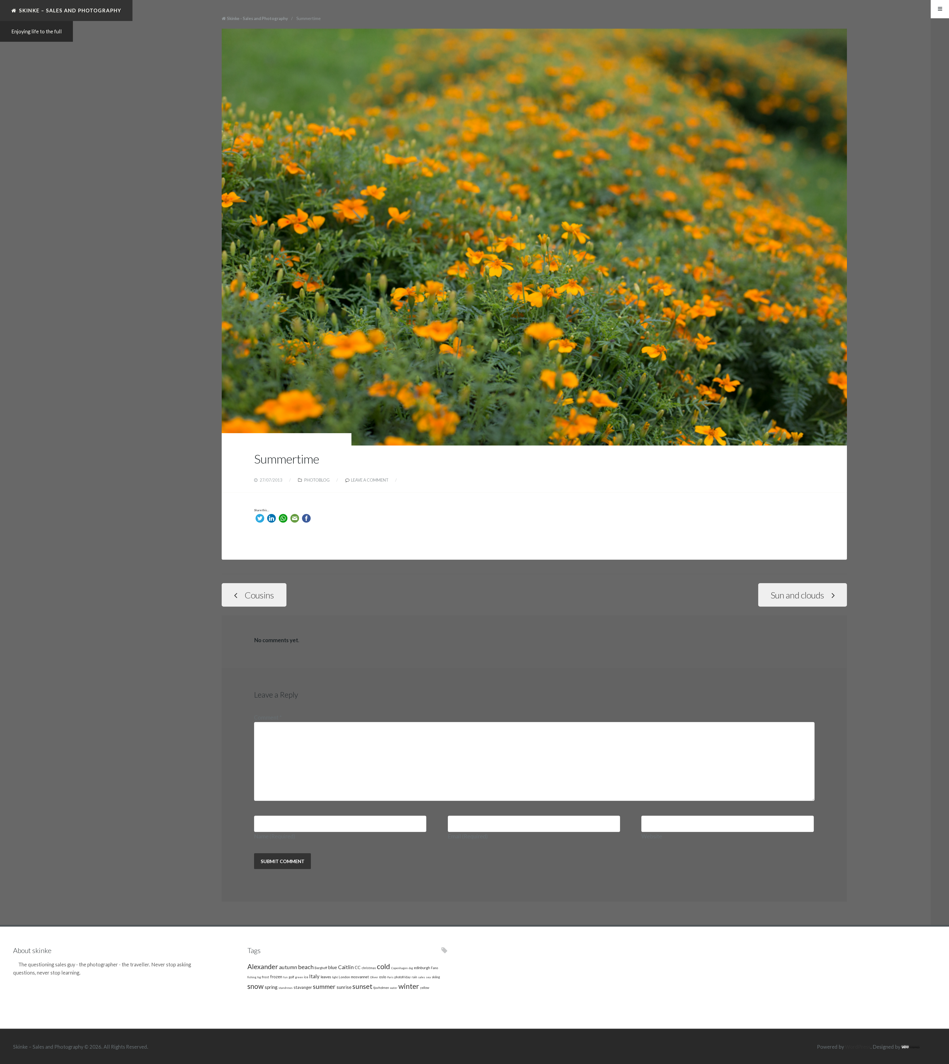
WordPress (857, 1047)
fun (285, 977)
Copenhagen (399, 968)
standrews (286, 987)
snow (255, 986)
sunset (362, 986)
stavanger (303, 987)
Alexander (262, 966)
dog (411, 968)
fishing (251, 977)
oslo (382, 976)
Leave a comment (369, 480)
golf (291, 977)
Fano (434, 968)
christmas (369, 968)
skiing (436, 977)
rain (414, 977)
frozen (276, 976)
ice (306, 977)
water (393, 987)
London (344, 977)
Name (274, 836)
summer (324, 986)
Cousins (259, 595)
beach (306, 966)
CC (358, 967)
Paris (390, 977)
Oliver (374, 977)
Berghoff (321, 968)
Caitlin (346, 967)
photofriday (402, 977)
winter (408, 986)
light (335, 977)
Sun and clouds (797, 595)
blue (332, 967)
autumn (288, 967)
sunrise (344, 987)
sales (421, 977)
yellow (424, 988)
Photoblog (317, 480)
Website (651, 836)
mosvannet (360, 977)
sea (428, 977)
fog (259, 977)
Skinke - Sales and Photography (257, 18)
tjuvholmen (381, 988)
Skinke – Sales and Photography (70, 10)
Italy (314, 976)
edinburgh (422, 968)
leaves (326, 976)
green (299, 977)
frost (265, 977)
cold (383, 966)
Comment (268, 717)
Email (468, 836)
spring (271, 987)
